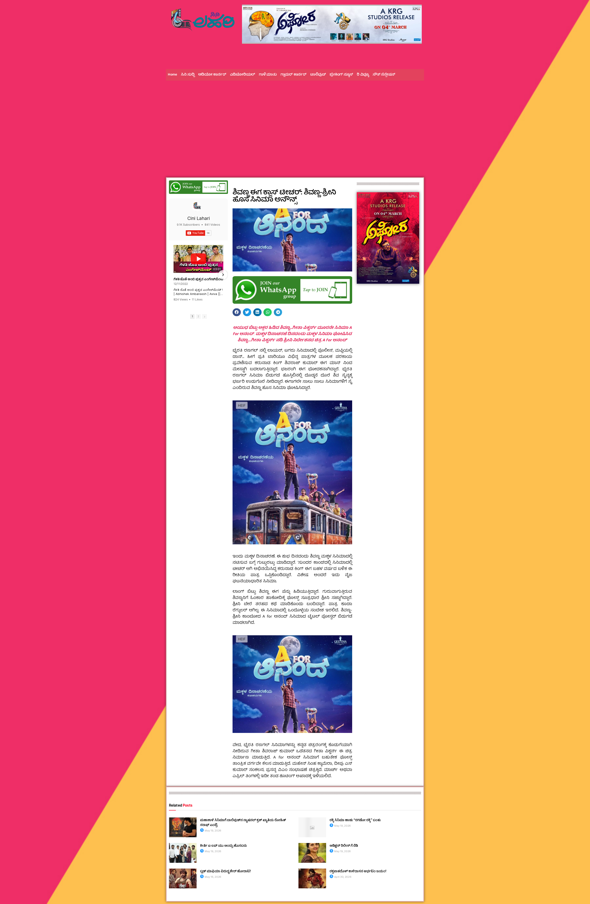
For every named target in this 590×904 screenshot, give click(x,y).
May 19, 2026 (212, 830)
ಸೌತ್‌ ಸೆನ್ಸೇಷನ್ (384, 75)
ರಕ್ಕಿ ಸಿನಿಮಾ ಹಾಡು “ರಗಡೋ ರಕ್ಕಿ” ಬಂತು (355, 820)
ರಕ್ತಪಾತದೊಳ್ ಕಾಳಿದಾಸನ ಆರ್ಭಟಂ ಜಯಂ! (358, 871)
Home (172, 75)
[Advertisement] (295, 119)
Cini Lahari (198, 218)
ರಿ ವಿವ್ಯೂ (363, 75)
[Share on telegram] (278, 312)
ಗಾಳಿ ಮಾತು (268, 75)
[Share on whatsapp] (267, 312)
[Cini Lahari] (196, 206)
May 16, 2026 (212, 876)
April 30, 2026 (342, 876)
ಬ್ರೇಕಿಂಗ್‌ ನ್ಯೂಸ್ (341, 75)
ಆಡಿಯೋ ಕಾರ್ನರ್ (212, 75)
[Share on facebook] (237, 312)
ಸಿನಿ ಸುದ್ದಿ (188, 75)
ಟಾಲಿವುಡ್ (318, 75)
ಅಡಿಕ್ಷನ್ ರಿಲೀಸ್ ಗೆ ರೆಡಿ (344, 845)
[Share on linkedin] (257, 312)
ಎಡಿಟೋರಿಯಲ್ (242, 75)
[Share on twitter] (247, 312)
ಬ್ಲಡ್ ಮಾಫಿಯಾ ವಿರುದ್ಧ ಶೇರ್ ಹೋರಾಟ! (225, 871)
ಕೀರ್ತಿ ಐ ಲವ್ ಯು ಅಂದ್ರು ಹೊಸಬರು (223, 845)
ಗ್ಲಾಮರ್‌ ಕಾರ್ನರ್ (293, 75)
